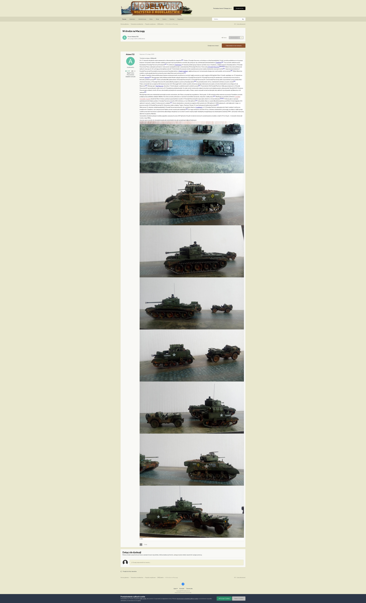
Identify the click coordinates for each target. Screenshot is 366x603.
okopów (147, 77)
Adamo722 (135, 36)
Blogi (157, 19)
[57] (214, 96)
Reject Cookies (238, 598)
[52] (150, 77)
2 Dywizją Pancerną (213, 67)
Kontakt (181, 588)
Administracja (142, 19)
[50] (224, 66)
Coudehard (198, 107)
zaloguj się (177, 555)
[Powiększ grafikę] (192, 147)
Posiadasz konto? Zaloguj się (222, 8)
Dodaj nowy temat (213, 45)
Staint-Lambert (183, 71)
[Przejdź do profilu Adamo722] (124, 38)
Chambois (218, 62)
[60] (187, 109)
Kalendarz (132, 19)
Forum (124, 19)
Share (224, 37)
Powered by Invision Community (183, 592)
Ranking (172, 19)
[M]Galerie (142, 38)
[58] (223, 98)
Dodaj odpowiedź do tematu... (141, 562)
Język (175, 588)
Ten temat (235, 19)
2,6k (134, 71)
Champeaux (178, 64)
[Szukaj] (243, 19)
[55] (234, 81)
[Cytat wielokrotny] (141, 544)
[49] (222, 66)
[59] (196, 100)
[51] (185, 72)
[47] (166, 64)
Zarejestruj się (239, 8)
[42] (221, 98)
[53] (155, 79)
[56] (146, 85)
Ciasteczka (189, 588)
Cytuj (145, 544)
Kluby (151, 19)
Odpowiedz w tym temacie (234, 45)
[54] (195, 81)
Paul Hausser (159, 86)
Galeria (164, 19)
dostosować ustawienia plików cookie (187, 598)
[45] (182, 60)
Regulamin (180, 19)
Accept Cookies (225, 598)
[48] (220, 66)
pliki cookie (143, 598)
